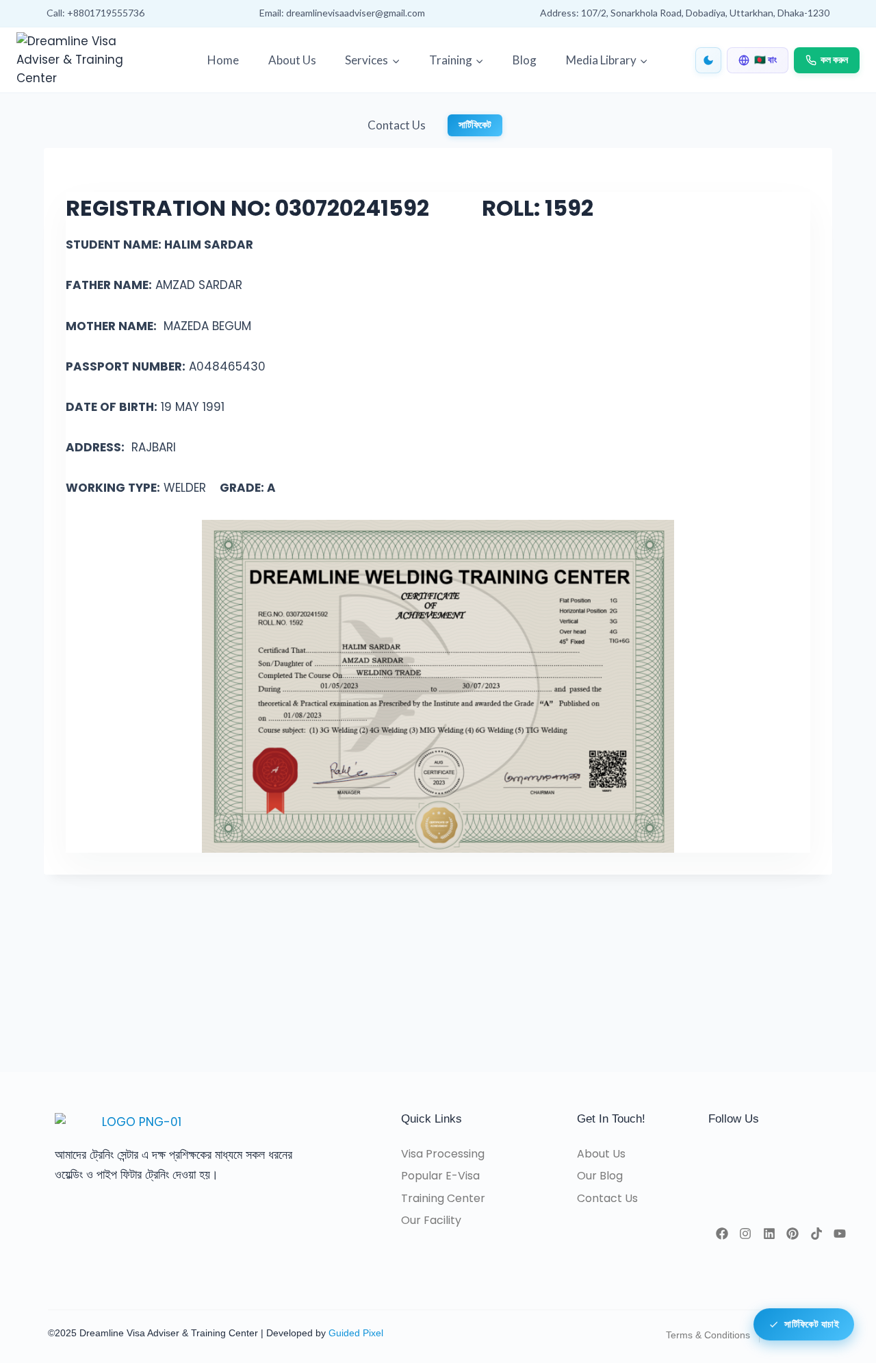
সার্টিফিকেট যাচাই (811, 1321)
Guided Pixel (355, 1332)
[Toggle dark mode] (708, 60)
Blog (525, 60)
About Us (292, 60)
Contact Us (397, 125)
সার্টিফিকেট (475, 125)
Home (223, 60)
